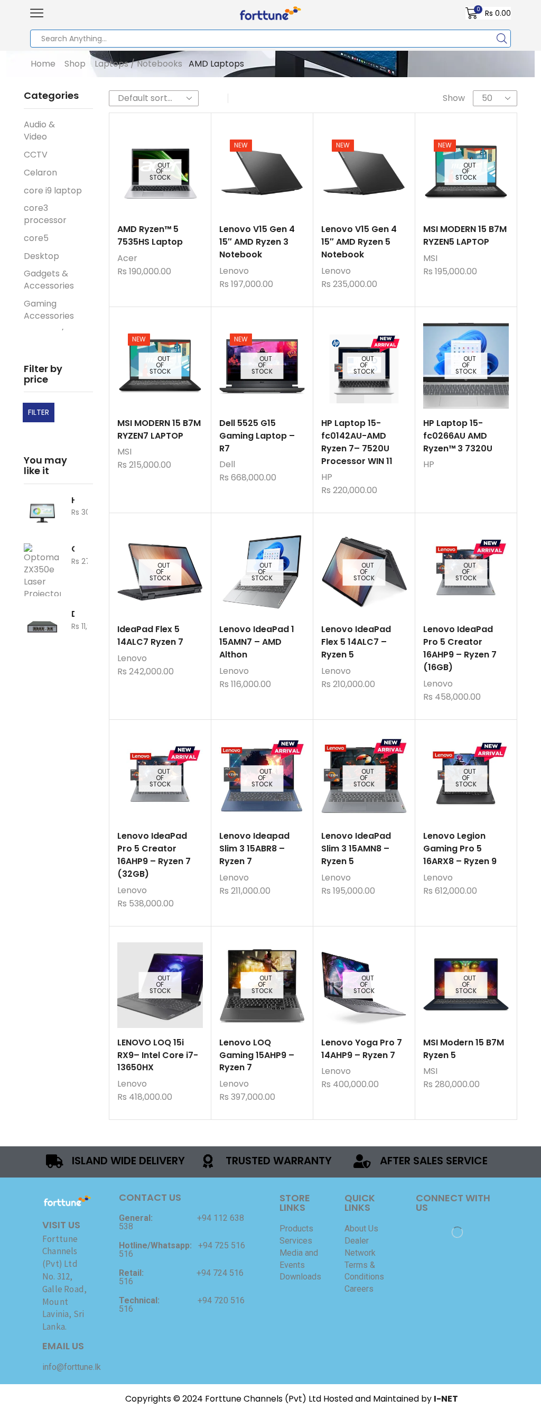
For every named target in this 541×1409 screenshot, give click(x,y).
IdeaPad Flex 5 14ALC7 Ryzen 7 (150, 635)
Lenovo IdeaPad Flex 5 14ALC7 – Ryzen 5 (356, 642)
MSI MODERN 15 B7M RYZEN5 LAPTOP (465, 235)
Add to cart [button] (250, 176)
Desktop (41, 256)
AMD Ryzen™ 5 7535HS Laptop (150, 235)
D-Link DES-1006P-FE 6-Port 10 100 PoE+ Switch (72, 614)
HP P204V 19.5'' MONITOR (72, 500)
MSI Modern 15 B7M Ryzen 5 (463, 1048)
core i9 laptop (53, 190)
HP (326, 477)
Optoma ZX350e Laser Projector (72, 549)
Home (43, 64)
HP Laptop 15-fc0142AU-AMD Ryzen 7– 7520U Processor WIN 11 (357, 442)
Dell (227, 464)
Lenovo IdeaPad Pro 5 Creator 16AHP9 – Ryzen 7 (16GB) (460, 648)
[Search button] (501, 38)
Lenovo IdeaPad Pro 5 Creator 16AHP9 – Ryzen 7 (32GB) (154, 855)
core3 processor (45, 214)
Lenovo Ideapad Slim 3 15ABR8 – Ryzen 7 (254, 848)
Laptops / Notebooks (138, 64)
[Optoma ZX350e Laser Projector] (42, 569)
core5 (36, 238)
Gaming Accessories (48, 310)
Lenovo (234, 271)
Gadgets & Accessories (48, 279)
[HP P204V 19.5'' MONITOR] (42, 513)
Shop (75, 64)
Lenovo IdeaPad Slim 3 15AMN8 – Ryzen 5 (356, 848)
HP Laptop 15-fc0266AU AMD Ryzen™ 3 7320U (457, 436)
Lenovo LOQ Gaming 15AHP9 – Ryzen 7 (256, 1055)
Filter (38, 412)
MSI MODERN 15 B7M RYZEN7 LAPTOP (159, 429)
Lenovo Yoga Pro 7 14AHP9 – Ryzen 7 (361, 1048)
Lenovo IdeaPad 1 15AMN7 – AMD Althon (256, 642)
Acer (127, 258)
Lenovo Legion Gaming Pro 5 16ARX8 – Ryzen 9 (460, 848)
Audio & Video (39, 131)
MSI (430, 258)
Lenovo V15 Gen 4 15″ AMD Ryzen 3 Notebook (257, 242)
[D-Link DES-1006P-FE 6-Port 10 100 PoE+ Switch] (42, 626)
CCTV (36, 155)
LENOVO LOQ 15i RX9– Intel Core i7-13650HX (157, 1055)
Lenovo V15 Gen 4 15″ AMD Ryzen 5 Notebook (359, 242)
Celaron (40, 172)
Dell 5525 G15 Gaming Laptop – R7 (257, 436)
